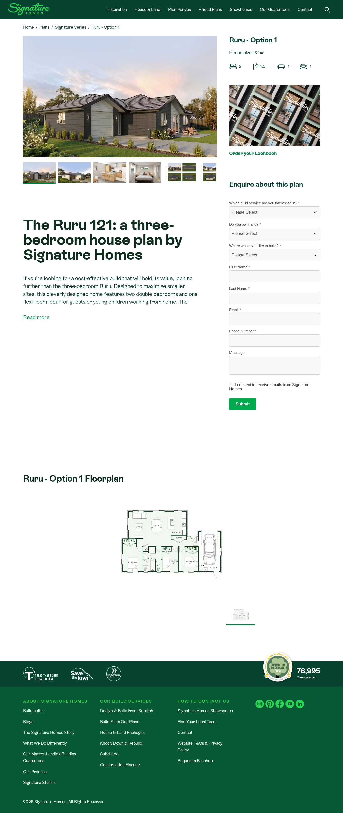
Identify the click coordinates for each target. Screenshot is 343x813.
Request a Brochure (196, 760)
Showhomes (241, 9)
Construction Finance (120, 764)
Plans (44, 27)
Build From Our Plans (119, 721)
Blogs (28, 721)
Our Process (35, 771)
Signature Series (70, 27)
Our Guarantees (275, 9)
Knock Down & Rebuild (121, 743)
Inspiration (117, 9)
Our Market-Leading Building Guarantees (49, 757)
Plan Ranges (179, 9)
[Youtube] (290, 701)
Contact (305, 9)
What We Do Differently (45, 743)
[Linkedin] (300, 701)
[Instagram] (260, 701)
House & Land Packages (122, 732)
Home (28, 27)
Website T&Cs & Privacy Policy (200, 746)
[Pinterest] (270, 701)
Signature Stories (39, 782)
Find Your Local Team (197, 721)
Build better (33, 710)
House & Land (147, 9)
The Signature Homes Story (48, 732)
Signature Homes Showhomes (205, 710)
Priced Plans (210, 9)
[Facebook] (280, 701)
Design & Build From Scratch (126, 710)
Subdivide (109, 754)
